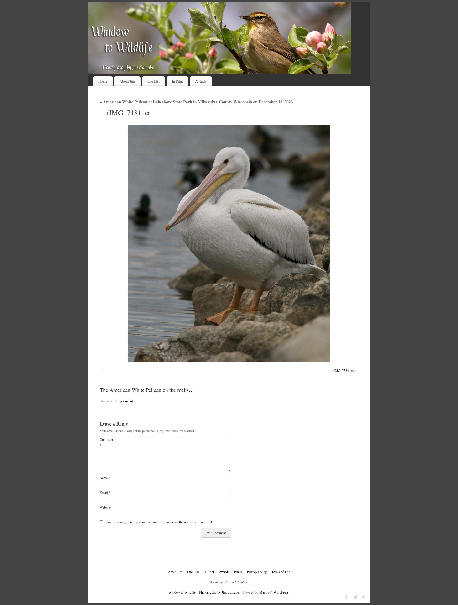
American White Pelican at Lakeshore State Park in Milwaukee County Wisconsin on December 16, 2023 (196, 102)
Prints (238, 571)
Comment (106, 442)
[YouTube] (363, 596)
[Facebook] (346, 596)
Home (102, 81)
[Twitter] (354, 596)
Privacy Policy (257, 571)
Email (105, 492)
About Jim (127, 81)
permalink (127, 401)
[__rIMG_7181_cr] (229, 243)
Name (105, 477)
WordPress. (282, 592)
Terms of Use (280, 571)
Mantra (264, 592)
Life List (153, 81)
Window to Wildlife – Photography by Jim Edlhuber (204, 592)
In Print (177, 81)
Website (105, 507)
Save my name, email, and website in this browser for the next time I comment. (159, 522)
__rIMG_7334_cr (341, 370)
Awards (200, 81)
